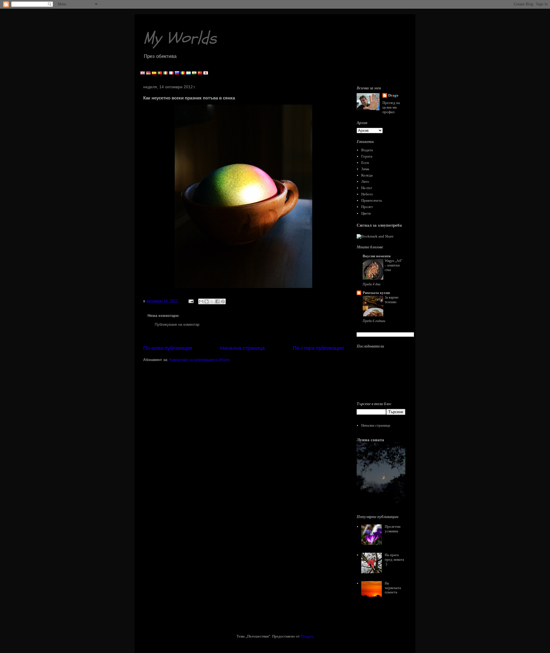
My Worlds (180, 38)
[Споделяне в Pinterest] (223, 301)
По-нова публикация (167, 348)
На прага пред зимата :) (394, 559)
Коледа (367, 175)
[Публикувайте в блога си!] (206, 301)
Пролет (367, 207)
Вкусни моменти (376, 256)
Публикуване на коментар (177, 324)
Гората (366, 156)
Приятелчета (371, 200)
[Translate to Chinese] (200, 73)
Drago (393, 95)
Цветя (366, 213)
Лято (365, 181)
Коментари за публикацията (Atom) (199, 360)
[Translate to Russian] (177, 73)
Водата (367, 150)
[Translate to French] (171, 73)
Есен (365, 162)
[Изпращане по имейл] (201, 301)
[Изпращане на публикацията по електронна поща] (190, 301)
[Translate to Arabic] (188, 73)
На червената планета (393, 587)
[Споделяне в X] (212, 301)
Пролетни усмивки (392, 528)
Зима (365, 169)
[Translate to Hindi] (194, 73)
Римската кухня (376, 293)
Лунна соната (370, 439)
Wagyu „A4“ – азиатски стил (393, 265)
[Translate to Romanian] (182, 73)
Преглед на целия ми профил (391, 107)
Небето (367, 194)
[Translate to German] (148, 73)
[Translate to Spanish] (154, 73)
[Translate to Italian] (165, 73)
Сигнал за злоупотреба (379, 225)
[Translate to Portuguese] (160, 73)
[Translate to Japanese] (205, 73)
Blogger (306, 636)
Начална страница (242, 348)
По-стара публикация (318, 348)
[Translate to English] (142, 73)
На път (366, 188)
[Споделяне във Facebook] (217, 301)
